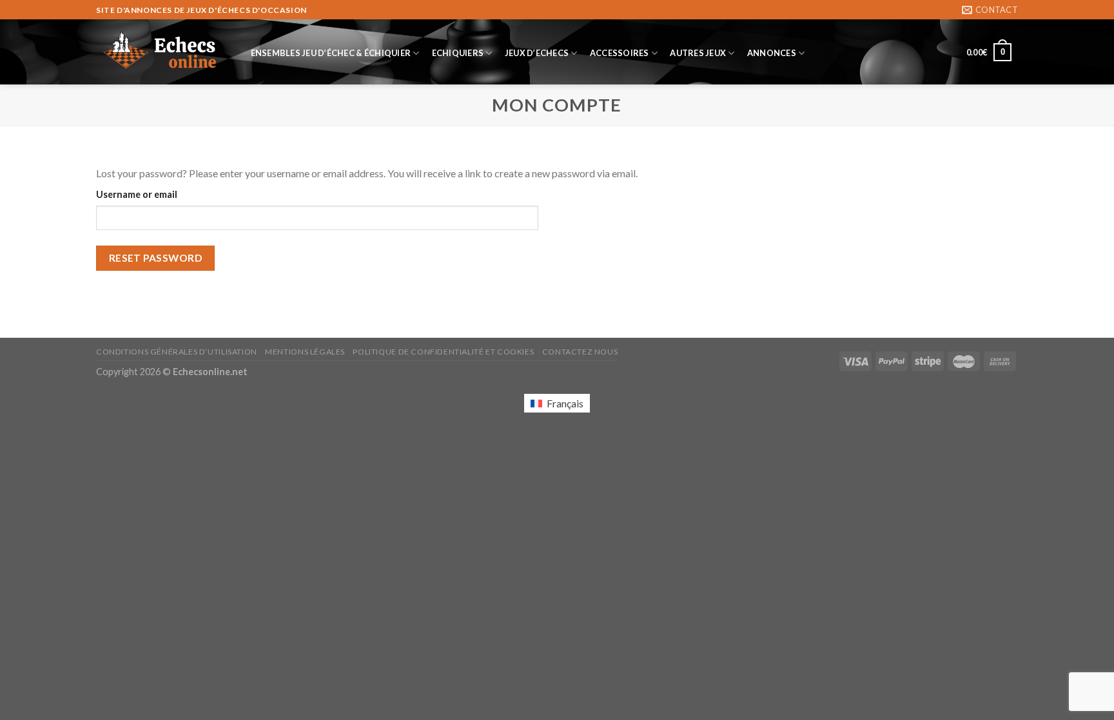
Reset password (155, 258)
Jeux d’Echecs (537, 53)
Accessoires (619, 53)
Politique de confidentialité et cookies (443, 351)
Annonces (771, 53)
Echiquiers (458, 53)
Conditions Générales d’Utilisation (176, 351)
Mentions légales (305, 351)
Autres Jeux (698, 53)
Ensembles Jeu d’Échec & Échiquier (331, 53)
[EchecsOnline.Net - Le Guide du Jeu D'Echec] (160, 52)
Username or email (136, 194)
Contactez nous (580, 351)
